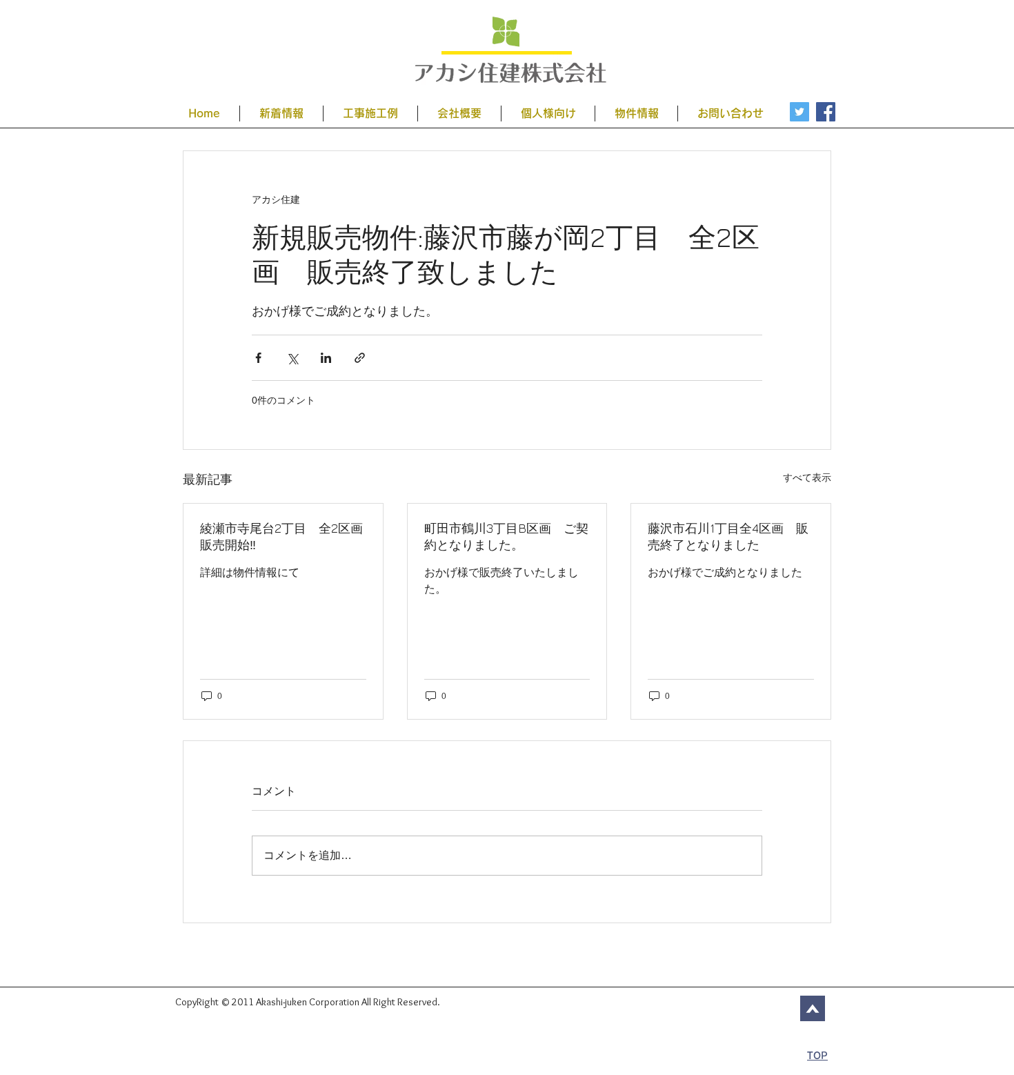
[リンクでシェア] (359, 357)
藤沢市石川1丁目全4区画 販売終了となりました (728, 536)
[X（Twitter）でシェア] (292, 357)
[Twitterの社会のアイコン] (799, 111)
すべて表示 (807, 477)
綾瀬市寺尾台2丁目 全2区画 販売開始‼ (283, 536)
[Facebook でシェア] (258, 357)
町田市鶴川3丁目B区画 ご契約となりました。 (506, 536)
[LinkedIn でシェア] (325, 357)
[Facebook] (825, 111)
